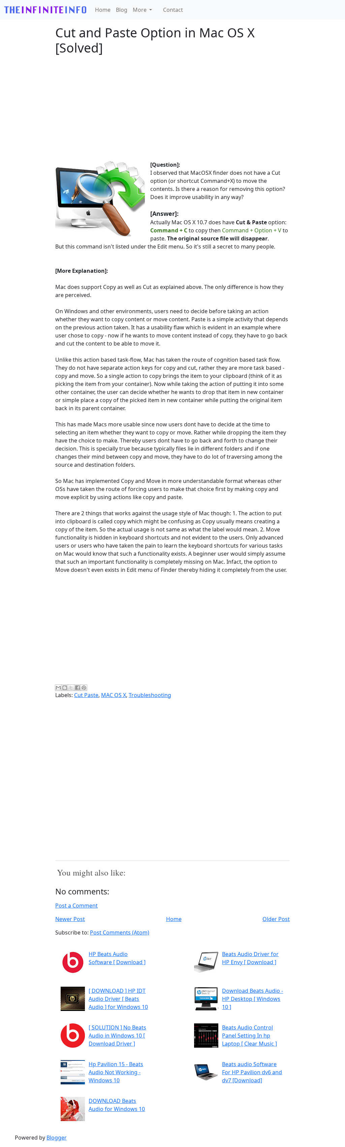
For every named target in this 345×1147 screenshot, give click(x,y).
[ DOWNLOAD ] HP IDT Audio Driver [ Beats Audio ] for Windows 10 (118, 999)
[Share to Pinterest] (84, 687)
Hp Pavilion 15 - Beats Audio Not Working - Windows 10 (116, 1072)
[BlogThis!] (64, 687)
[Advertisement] (172, 108)
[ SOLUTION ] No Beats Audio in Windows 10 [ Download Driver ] (117, 1035)
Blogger (56, 1137)
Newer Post (70, 919)
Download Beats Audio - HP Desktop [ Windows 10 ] (252, 999)
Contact (173, 9)
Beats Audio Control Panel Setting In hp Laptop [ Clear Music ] (249, 1035)
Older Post (276, 919)
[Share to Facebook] (77, 687)
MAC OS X (113, 695)
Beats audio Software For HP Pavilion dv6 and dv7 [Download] (252, 1072)
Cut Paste (86, 695)
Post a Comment (76, 905)
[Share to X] (71, 687)
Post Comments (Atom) (119, 932)
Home (103, 9)
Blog (121, 9)
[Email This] (58, 687)
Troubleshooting (150, 695)
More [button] (140, 9)
